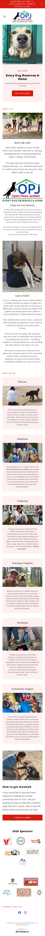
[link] (22, 16)
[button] (5, 16)
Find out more (22, 817)
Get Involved (22, 93)
